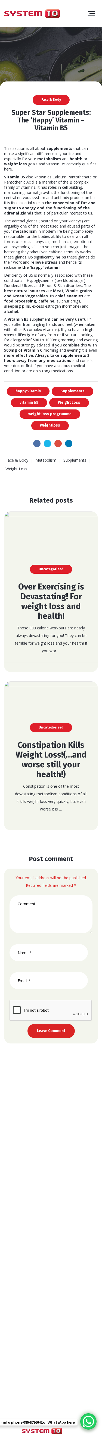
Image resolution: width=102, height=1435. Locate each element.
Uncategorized (51, 569)
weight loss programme (50, 414)
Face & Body (51, 100)
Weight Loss (69, 402)
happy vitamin (28, 391)
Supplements (72, 391)
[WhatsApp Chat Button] (88, 1421)
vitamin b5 (29, 402)
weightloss (50, 425)
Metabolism (45, 460)
